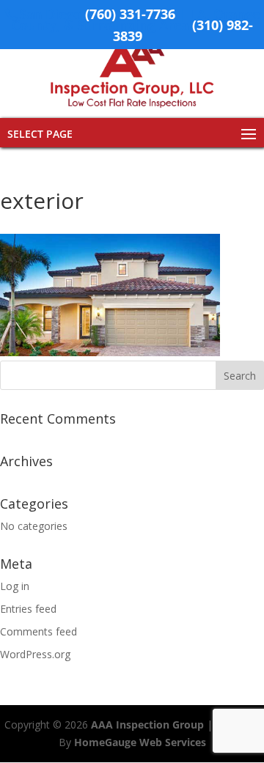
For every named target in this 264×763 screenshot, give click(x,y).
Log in (14, 586)
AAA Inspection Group (147, 724)
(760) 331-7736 (130, 14)
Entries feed (28, 609)
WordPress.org (35, 654)
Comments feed (38, 631)
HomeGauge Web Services (140, 742)
